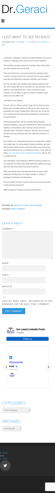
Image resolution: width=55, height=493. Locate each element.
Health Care (21, 205)
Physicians (35, 205)
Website (7, 286)
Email (6, 275)
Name (6, 263)
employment (18, 209)
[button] (3, 21)
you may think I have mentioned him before (25, 153)
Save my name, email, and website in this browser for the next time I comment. (27, 302)
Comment (8, 229)
